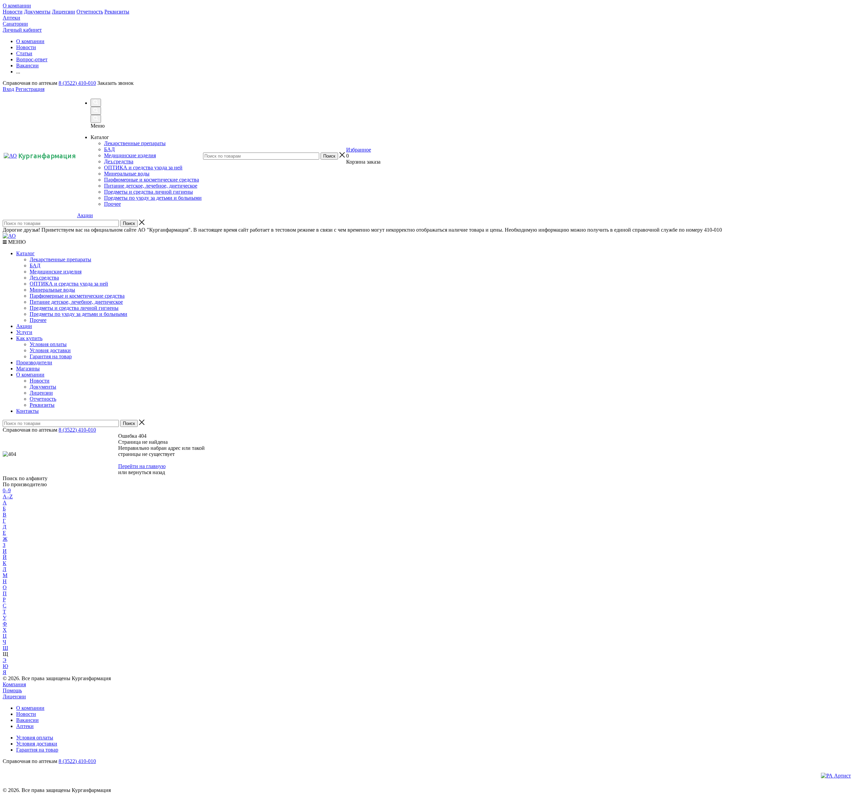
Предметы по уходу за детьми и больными (78, 314)
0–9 (7, 490)
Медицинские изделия (55, 271)
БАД (35, 265)
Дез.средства (44, 277)
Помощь (12, 690)
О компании (17, 5)
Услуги (24, 332)
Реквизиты (116, 11)
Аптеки (11, 18)
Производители (34, 362)
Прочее (38, 320)
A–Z (8, 496)
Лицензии (63, 11)
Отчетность (89, 11)
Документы (37, 11)
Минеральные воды (52, 290)
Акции (85, 215)
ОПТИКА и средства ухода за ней (69, 284)
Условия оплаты (48, 344)
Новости (13, 11)
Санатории (15, 24)
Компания (14, 684)
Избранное (358, 150)
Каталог (25, 253)
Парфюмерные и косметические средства (77, 296)
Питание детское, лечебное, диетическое (76, 302)
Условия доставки (50, 350)
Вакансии (27, 720)
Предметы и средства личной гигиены (74, 308)
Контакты (27, 411)
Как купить (29, 338)
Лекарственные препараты (60, 259)
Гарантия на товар (51, 356)
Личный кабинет (22, 30)
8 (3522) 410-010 (77, 83)
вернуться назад (146, 472)
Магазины (28, 368)
